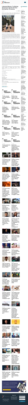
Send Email (5, 78)
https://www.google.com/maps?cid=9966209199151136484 (11, 82)
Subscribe (22, 401)
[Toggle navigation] (25, 2)
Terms (4, 400)
